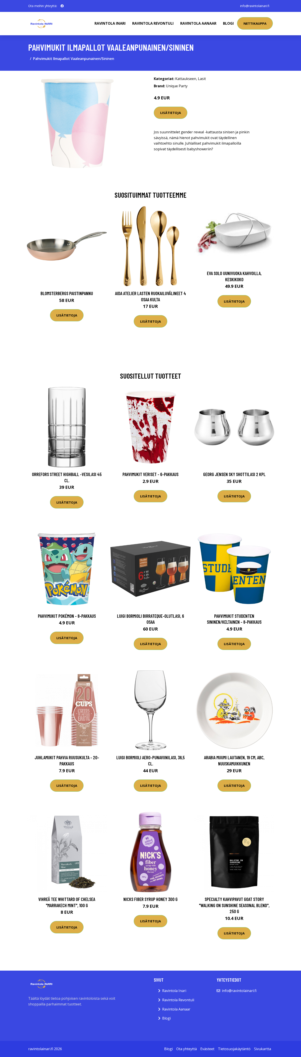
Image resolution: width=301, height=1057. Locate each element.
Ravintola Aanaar (198, 23)
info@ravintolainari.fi (254, 6)
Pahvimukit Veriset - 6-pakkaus (150, 474)
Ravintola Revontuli (153, 23)
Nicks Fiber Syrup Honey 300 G (150, 899)
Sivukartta (262, 1048)
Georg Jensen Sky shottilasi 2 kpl (234, 474)
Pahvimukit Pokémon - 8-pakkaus (67, 616)
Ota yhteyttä (186, 1048)
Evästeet (207, 1048)
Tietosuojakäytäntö (234, 1048)
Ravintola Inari (110, 23)
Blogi (228, 23)
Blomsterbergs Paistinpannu (67, 293)
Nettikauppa (254, 23)
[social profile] (62, 6)
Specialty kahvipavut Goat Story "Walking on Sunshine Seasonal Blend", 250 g (234, 905)
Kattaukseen (185, 78)
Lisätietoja (170, 112)
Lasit (202, 78)
